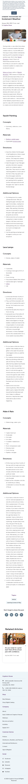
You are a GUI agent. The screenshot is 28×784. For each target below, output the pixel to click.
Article (14, 599)
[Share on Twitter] (16, 614)
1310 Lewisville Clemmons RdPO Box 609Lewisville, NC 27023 (12, 683)
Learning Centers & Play (14, 602)
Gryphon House (7, 25)
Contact (4, 746)
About (4, 711)
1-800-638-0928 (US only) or (13, 688)
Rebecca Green (7, 72)
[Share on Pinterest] (21, 614)
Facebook (7, 758)
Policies (4, 736)
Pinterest (7, 765)
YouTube (7, 771)
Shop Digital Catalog (8, 702)
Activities (5, 724)
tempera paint (17, 141)
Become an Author (7, 721)
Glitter (8, 284)
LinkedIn (7, 762)
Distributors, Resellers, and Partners (12, 740)
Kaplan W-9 (5, 727)
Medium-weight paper (12, 139)
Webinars (5, 718)
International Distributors (9, 743)
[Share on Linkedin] (11, 614)
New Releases (6, 699)
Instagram (8, 768)
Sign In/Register (7, 749)
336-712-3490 (6, 690)
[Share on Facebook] (6, 614)
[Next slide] (26, 646)
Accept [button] (14, 13)
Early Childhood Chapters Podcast (12, 714)
